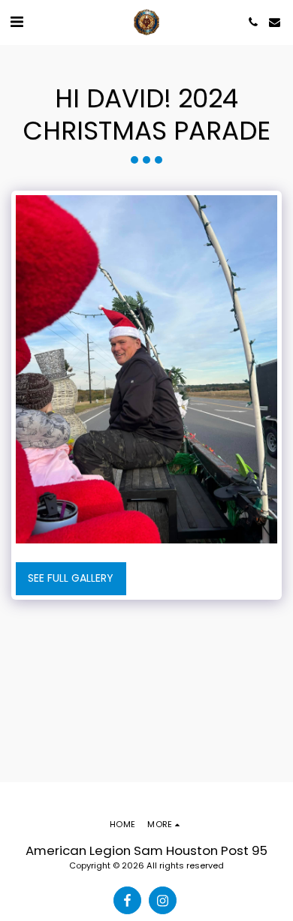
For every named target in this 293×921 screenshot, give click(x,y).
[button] (16, 22)
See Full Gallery (70, 577)
